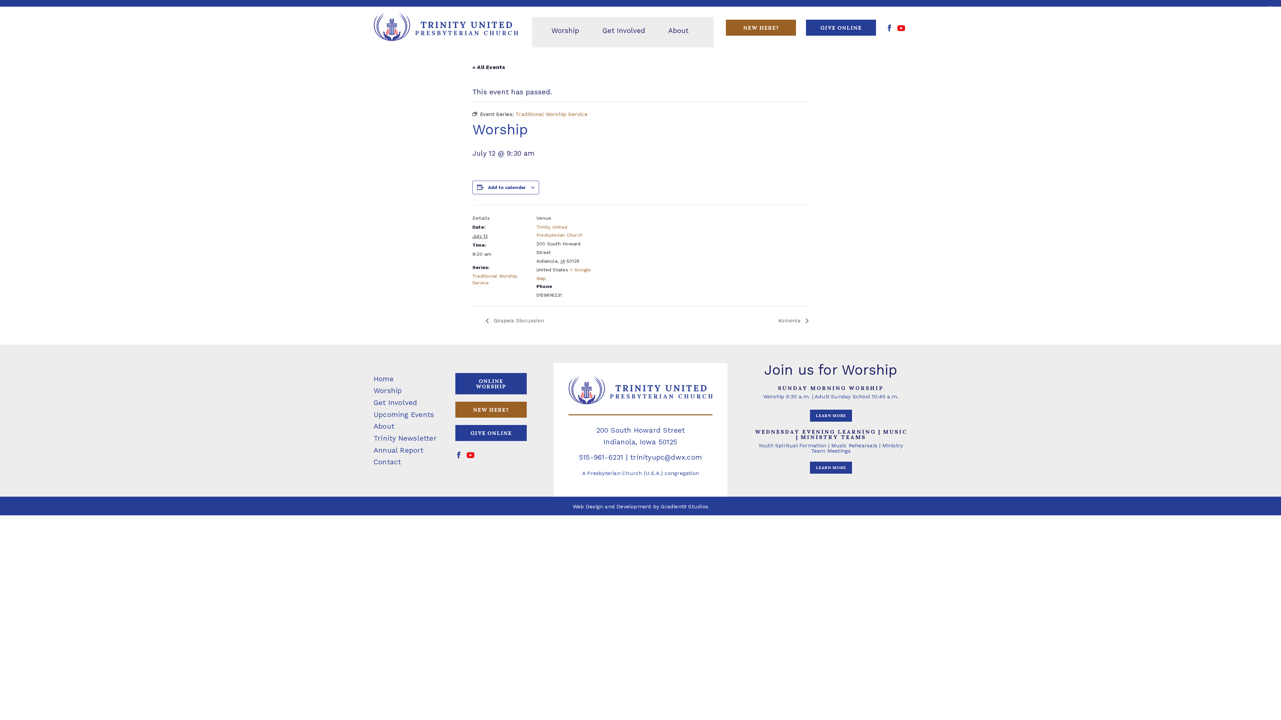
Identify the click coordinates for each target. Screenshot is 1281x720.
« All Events (488, 67)
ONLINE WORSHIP (491, 384)
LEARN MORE (831, 415)
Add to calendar (507, 187)
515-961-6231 (601, 457)
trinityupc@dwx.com (666, 457)
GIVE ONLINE (841, 27)
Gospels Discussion (518, 320)
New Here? (761, 27)
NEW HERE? (491, 409)
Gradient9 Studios (684, 506)
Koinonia (790, 320)
